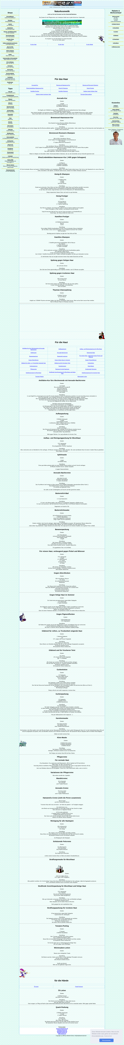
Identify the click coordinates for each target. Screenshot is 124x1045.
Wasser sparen (10, 165)
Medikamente (10, 133)
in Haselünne (116, 28)
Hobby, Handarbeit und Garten (10, 43)
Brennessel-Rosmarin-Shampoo (90, 85)
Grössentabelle (10, 137)
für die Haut (61, 44)
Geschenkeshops (10, 35)
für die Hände (89, 44)
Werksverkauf (115, 16)
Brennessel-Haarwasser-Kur (63, 85)
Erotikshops (10, 82)
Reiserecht (10, 144)
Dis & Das (115, 117)
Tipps (10, 118)
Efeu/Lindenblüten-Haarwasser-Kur (34, 88)
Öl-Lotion (36, 986)
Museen (10, 99)
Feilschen (10, 129)
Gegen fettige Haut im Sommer (62, 360)
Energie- (10, 122)
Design (10, 24)
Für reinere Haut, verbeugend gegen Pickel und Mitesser (90, 356)
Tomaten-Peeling (39, 376)
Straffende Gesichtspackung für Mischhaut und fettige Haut (62, 373)
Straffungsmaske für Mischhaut (33, 372)
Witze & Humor (115, 124)
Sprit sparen (10, 125)
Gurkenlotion (91, 363)
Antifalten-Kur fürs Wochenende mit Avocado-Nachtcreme (33, 349)
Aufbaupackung (62, 349)
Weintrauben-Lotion (82, 376)
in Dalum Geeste (116, 24)
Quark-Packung (79, 986)
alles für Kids (10, 46)
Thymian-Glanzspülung (86, 94)
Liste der (10, 91)
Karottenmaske (62, 366)
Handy (10, 54)
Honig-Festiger (90, 88)
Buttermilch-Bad (91, 352)
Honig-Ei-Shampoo (63, 88)
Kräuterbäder (10, 110)
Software (116, 105)
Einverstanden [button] (106, 1040)
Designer (10, 20)
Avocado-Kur (35, 85)
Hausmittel (10, 114)
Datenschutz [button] (108, 1036)
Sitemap (67, 7)
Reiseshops (10, 69)
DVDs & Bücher (10, 50)
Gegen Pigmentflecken (90, 360)
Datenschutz (72, 7)
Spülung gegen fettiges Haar (90, 91)
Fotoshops (10, 65)
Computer (10, 156)
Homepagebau (115, 121)
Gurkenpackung (33, 366)
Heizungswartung (10, 170)
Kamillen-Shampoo (63, 91)
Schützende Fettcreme (90, 369)
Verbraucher (10, 141)
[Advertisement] (114, 75)
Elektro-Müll (10, 159)
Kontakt (51, 7)
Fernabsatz (10, 148)
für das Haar (33, 44)
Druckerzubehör (10, 73)
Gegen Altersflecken (33, 360)
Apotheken (10, 77)
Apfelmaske (33, 352)
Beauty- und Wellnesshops (10, 31)
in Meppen (115, 35)
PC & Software (10, 62)
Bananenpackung (33, 356)
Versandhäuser (10, 16)
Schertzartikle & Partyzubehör (10, 58)
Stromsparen (10, 152)
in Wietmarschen (116, 46)
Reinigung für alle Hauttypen (62, 369)
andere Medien (115, 109)
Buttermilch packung (62, 356)
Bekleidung (10, 28)
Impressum (63, 7)
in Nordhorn (116, 43)
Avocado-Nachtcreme (62, 352)
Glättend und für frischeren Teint (62, 363)
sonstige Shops (10, 39)
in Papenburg (116, 39)
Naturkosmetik (10, 106)
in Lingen (116, 31)
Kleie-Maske (91, 366)
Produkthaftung (10, 95)
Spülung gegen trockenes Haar (43, 94)
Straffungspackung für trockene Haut (91, 372)
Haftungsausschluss (56, 7)
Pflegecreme (33, 369)
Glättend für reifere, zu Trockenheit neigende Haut (33, 363)
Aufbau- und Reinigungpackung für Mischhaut (91, 349)
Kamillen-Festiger (35, 91)
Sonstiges (115, 113)
